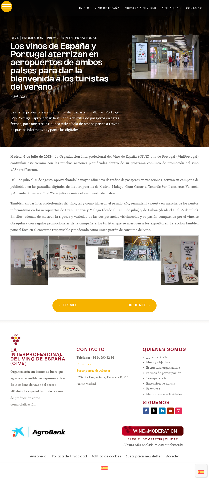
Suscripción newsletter (144, 456)
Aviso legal (38, 456)
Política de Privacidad (69, 456)
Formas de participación (163, 373)
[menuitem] (201, 470)
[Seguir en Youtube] (170, 411)
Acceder (172, 456)
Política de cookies (106, 456)
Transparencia (156, 378)
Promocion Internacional (72, 38)
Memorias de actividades (164, 394)
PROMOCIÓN (32, 38)
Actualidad (171, 8)
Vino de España (106, 8)
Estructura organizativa (163, 367)
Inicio (84, 8)
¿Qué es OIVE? (157, 357)
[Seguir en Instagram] (178, 411)
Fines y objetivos (158, 362)
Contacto (194, 8)
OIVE (14, 38)
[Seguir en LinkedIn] (162, 411)
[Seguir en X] (154, 411)
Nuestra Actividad (140, 8)
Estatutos (153, 389)
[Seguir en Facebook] (146, 411)
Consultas (84, 364)
